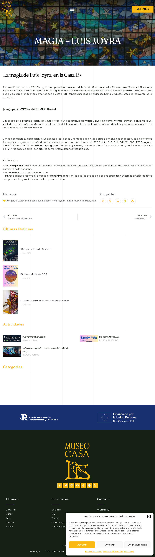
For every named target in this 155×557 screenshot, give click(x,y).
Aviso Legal (129, 551)
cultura (41, 200)
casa (34, 200)
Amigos (10, 200)
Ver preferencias (137, 544)
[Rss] (95, 485)
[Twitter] (65, 485)
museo (77, 200)
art (16, 200)
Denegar (110, 544)
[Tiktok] (83, 485)
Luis (63, 200)
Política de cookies (93, 551)
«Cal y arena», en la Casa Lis (34, 336)
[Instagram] (71, 485)
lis (59, 200)
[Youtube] (77, 485)
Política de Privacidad (113, 551)
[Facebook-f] (59, 485)
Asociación (25, 200)
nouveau (86, 200)
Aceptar (82, 544)
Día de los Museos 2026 (109, 336)
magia (70, 200)
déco (48, 200)
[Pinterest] (89, 485)
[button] (148, 516)
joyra (54, 200)
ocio (93, 200)
